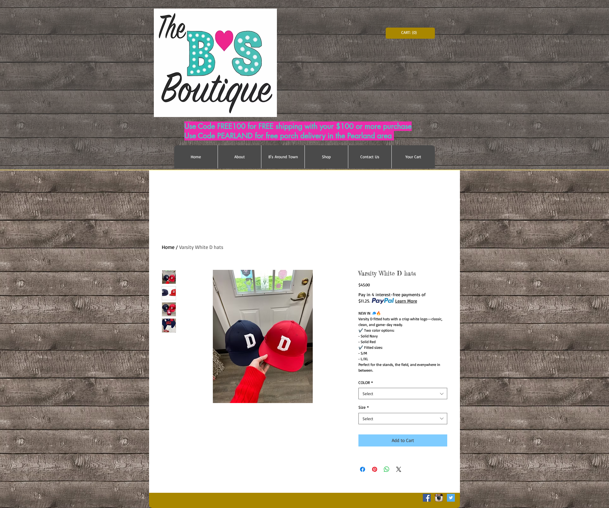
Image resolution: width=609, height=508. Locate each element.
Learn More (406, 300)
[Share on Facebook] (362, 469)
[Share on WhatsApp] (386, 469)
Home (168, 247)
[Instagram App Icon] (439, 498)
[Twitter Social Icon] (451, 498)
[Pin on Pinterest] (374, 469)
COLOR (365, 382)
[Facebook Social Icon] (427, 498)
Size (363, 407)
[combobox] (402, 393)
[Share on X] (399, 469)
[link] (410, 32)
